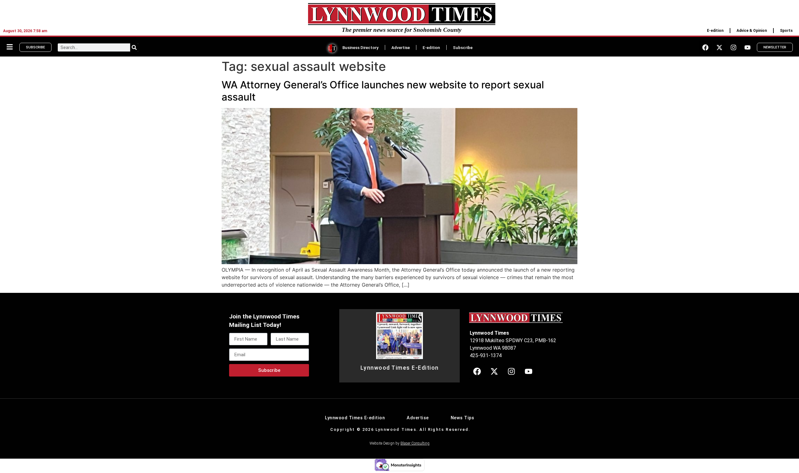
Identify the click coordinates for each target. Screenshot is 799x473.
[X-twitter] (719, 47)
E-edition (715, 30)
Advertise (400, 47)
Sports (786, 30)
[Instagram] (733, 47)
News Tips (462, 418)
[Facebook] (705, 47)
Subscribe (463, 47)
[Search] (134, 47)
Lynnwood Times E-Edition (399, 368)
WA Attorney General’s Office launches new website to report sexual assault (383, 91)
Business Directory (360, 47)
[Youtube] (747, 47)
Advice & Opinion (752, 30)
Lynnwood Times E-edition (355, 418)
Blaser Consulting (414, 443)
